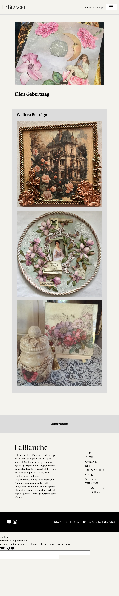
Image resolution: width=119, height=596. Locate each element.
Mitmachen (94, 470)
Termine (92, 483)
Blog (89, 457)
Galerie (91, 475)
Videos (90, 479)
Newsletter (94, 488)
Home (89, 453)
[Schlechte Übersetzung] (10, 548)
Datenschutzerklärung (99, 522)
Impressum (72, 522)
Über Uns (92, 492)
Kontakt (56, 522)
